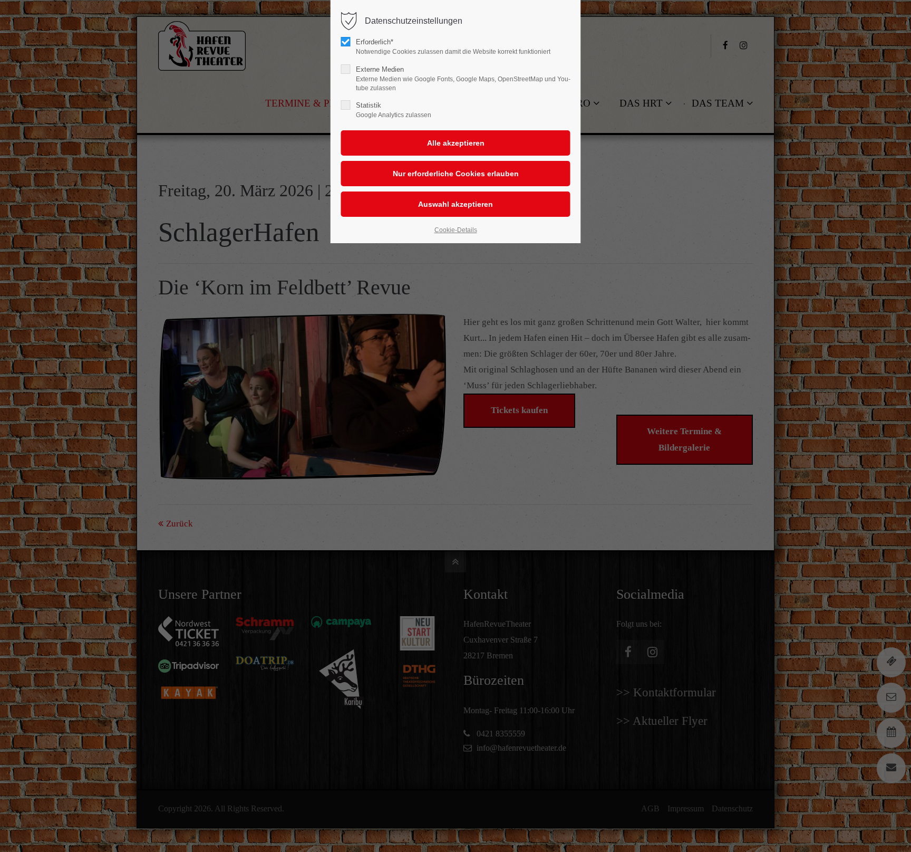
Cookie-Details (455, 230)
